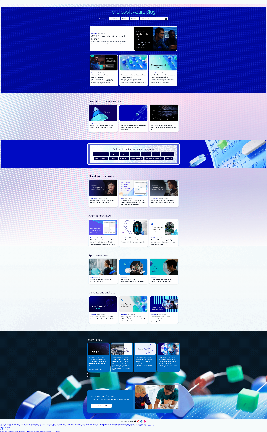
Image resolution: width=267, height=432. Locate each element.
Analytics (113, 154)
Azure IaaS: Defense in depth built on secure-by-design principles (161, 280)
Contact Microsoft (19, 431)
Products (58, 424)
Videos (82, 425)
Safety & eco (47, 431)
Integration (123, 158)
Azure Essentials (44, 424)
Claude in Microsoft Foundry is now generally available (102, 76)
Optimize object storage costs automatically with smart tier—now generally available (162, 319)
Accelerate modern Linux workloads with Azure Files (167, 360)
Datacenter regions (30, 424)
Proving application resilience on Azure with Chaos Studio (133, 76)
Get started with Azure (11, 424)
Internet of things (135, 158)
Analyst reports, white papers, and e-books (72, 425)
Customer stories (93, 314)
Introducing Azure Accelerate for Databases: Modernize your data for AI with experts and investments (133, 319)
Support (132, 424)
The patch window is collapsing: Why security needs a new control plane (101, 126)
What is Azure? (3, 424)
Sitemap (13, 431)
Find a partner (28, 425)
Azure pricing (62, 424)
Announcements (94, 33)
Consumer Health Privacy (5, 431)
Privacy (24, 431)
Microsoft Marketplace (20, 425)
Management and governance (153, 158)
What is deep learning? (120, 425)
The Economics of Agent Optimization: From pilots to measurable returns (163, 201)
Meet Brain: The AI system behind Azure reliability (144, 360)
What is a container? (143, 425)
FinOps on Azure (88, 424)
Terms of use (36, 431)
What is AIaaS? (129, 425)
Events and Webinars (57, 425)
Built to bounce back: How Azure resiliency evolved (100, 280)
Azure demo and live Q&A (140, 424)
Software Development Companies (7, 425)
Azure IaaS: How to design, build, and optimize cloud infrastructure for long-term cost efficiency (163, 242)
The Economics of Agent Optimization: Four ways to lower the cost (102, 201)
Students (51, 425)
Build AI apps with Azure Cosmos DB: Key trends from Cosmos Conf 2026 (101, 318)
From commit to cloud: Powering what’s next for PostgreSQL (132, 280)
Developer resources (44, 425)
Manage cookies (29, 431)
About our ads (57, 431)
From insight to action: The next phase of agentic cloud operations (163, 76)
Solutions (104, 424)
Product (124, 18)
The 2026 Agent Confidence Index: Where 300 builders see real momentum (163, 126)
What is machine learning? (109, 425)
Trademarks (41, 431)
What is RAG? (151, 425)
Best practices (153, 277)
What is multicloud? (100, 425)
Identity (112, 158)
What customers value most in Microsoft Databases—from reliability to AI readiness (133, 127)
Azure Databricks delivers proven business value (120, 360)
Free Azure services (70, 424)
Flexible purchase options (79, 424)
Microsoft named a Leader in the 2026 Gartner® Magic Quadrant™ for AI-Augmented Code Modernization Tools (102, 242)
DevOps (155, 154)
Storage (168, 158)
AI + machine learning (99, 154)
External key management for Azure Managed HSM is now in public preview (133, 241)
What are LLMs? (135, 425)
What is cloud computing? (89, 425)
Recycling (52, 431)
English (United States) (5, 427)
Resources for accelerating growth (113, 424)
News (122, 198)
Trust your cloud (37, 424)
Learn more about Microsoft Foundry (101, 405)
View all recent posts (94, 375)
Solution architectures (126, 424)
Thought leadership (154, 72)
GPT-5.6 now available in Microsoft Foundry (108, 37)
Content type (113, 18)
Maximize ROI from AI (97, 424)
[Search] (166, 19)
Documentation (34, 425)
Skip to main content (4, 0)
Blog (39, 425)
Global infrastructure (20, 424)
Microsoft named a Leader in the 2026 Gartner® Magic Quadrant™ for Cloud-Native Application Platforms (133, 202)
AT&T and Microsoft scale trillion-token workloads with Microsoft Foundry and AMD (98, 361)
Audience (133, 18)
